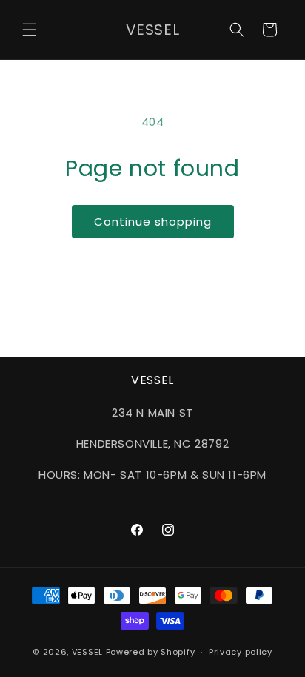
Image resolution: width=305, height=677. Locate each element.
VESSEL (87, 652)
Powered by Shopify (150, 652)
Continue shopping (153, 221)
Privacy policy (240, 652)
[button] (29, 29)
